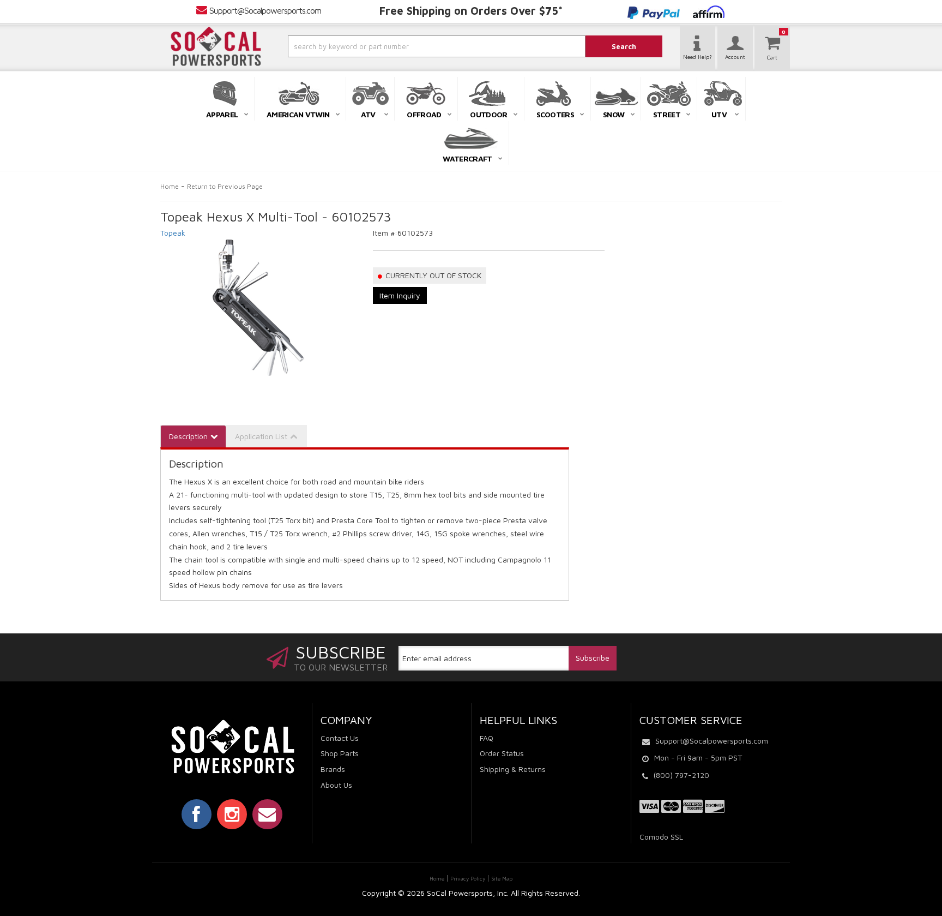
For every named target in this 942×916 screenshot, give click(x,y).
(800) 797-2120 (681, 775)
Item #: (385, 232)
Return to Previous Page (225, 186)
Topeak (172, 232)
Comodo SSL (661, 836)
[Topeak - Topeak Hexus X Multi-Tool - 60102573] (258, 308)
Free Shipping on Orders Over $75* (471, 10)
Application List (261, 436)
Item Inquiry (399, 295)
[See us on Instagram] (232, 814)
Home (169, 186)
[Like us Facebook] (197, 814)
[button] (407, 46)
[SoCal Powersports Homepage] (216, 46)
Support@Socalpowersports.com (265, 10)
